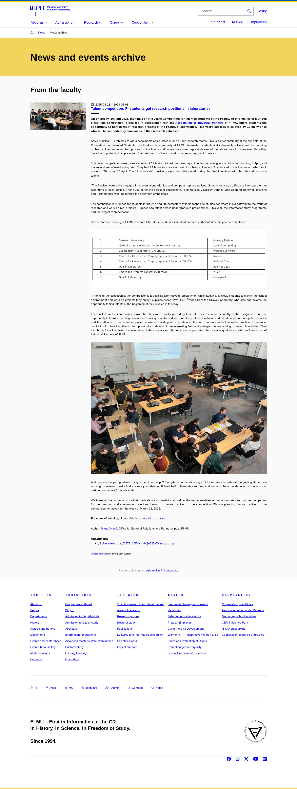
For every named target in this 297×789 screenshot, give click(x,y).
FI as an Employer (179, 622)
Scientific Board (127, 641)
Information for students (80, 634)
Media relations (40, 653)
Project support (127, 647)
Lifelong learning (75, 653)
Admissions (78, 595)
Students (218, 22)
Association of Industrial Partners (243, 610)
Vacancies (174, 610)
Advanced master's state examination (89, 641)
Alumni (237, 22)
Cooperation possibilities (237, 604)
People (34, 610)
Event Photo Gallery (43, 647)
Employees (258, 22)
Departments (38, 616)
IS (36, 687)
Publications (125, 628)
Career (175, 595)
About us (40, 595)
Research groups (128, 616)
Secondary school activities (239, 616)
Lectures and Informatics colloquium (140, 634)
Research (127, 595)
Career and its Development (186, 628)
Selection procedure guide (184, 616)
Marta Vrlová (109, 528)
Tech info (91, 687)
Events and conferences (45, 641)
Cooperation (236, 595)
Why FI (69, 610)
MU (71, 687)
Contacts (36, 659)
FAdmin (114, 687)
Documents (37, 634)
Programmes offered (78, 604)
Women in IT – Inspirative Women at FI (193, 634)
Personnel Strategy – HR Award (188, 604)
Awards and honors (42, 628)
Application (72, 628)
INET (53, 687)
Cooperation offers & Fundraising (243, 634)
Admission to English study (82, 616)
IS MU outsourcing (233, 628)
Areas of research (128, 610)
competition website (152, 518)
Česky (262, 11)
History (34, 622)
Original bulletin (98, 554)
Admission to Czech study (81, 622)
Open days (72, 659)
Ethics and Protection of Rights (187, 641)
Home (159, 687)
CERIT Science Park (235, 622)
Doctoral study (74, 647)
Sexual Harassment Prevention (187, 653)
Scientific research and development (140, 604)
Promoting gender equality (184, 647)
